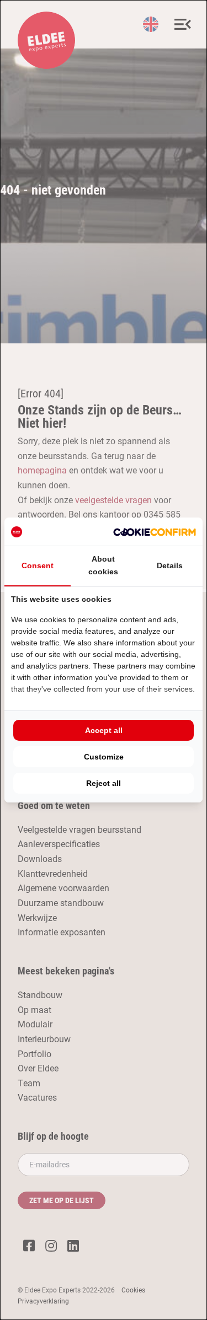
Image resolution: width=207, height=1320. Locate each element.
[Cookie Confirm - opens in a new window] (154, 531)
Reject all (103, 783)
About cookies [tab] (103, 565)
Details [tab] (170, 565)
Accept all (104, 730)
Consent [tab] (38, 565)
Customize (104, 756)
